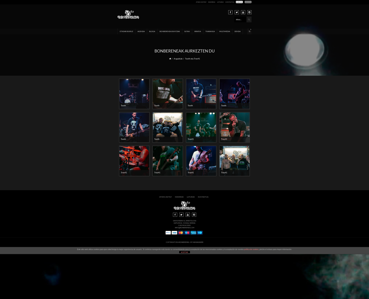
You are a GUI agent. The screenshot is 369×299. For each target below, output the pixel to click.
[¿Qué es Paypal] (168, 232)
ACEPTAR (184, 252)
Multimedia (224, 31)
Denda (238, 31)
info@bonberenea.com (184, 228)
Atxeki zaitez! (201, 2)
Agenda (141, 31)
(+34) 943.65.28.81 (184, 225)
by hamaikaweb (196, 242)
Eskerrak (211, 2)
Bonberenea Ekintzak (170, 31)
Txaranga (210, 31)
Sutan (187, 31)
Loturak (220, 2)
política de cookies (251, 249)
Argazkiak (178, 58)
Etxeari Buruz (126, 31)
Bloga (152, 31)
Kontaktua (229, 2)
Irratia (197, 31)
